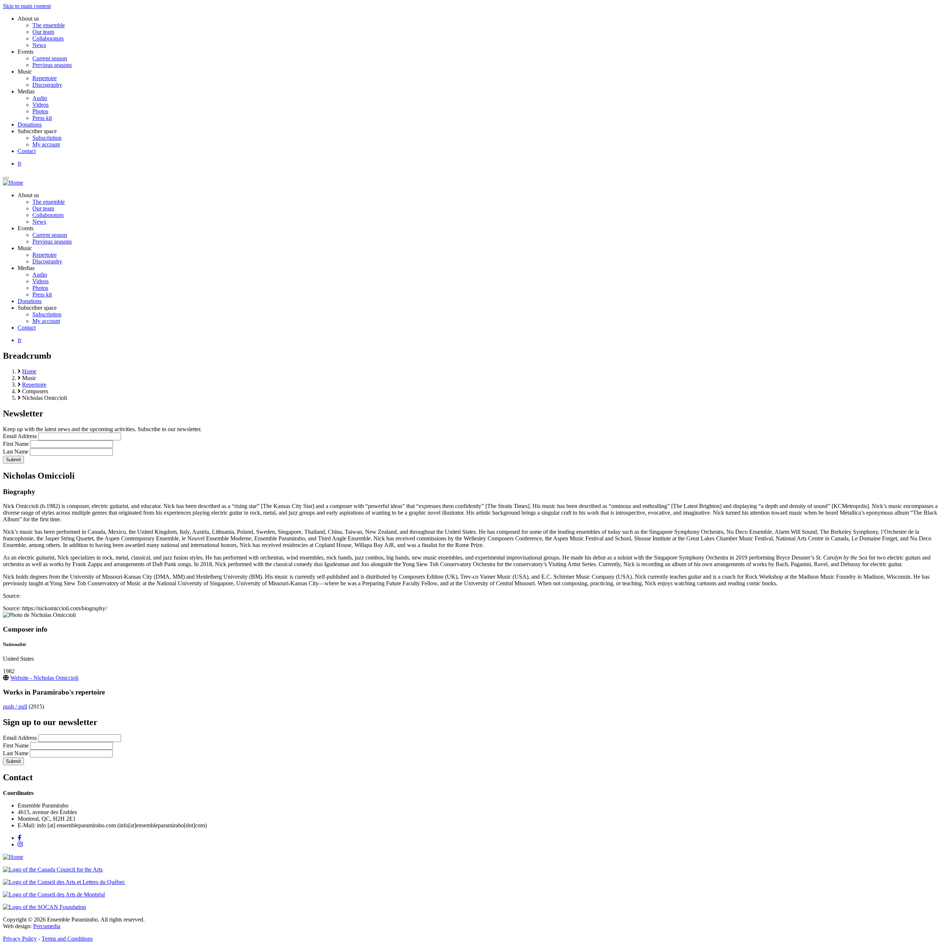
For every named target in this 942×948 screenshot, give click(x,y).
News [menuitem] (39, 45)
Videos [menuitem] (40, 105)
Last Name (15, 451)
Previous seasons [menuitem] (52, 65)
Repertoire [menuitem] (44, 78)
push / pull (15, 706)
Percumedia (46, 926)
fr (19, 163)
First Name (16, 444)
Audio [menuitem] (39, 98)
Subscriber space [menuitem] (37, 131)
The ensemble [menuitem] (48, 25)
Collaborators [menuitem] (48, 38)
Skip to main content (27, 6)
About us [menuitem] (28, 18)
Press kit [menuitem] (42, 118)
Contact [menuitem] (27, 151)
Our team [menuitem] (43, 32)
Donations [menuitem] (30, 124)
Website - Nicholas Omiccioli (44, 678)
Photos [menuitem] (40, 111)
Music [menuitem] (25, 71)
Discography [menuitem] (47, 85)
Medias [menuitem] (26, 91)
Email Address (20, 436)
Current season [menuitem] (49, 58)
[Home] (13, 183)
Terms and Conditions (67, 938)
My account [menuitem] (46, 144)
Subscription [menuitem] (46, 138)
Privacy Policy (20, 938)
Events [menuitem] (25, 52)
